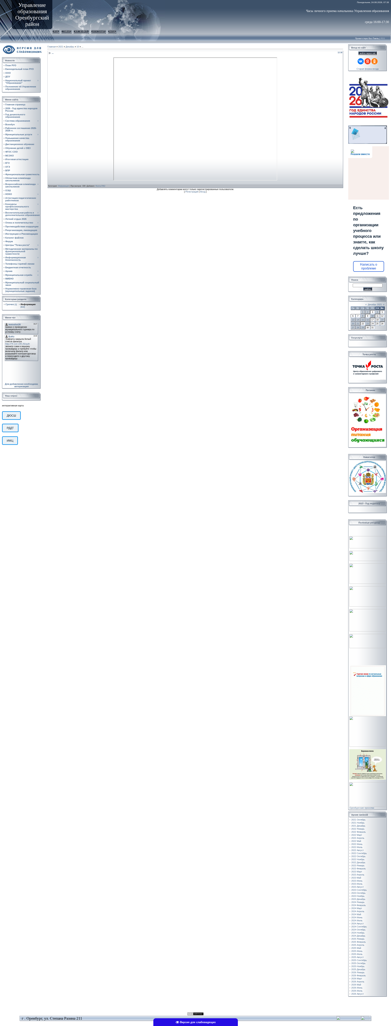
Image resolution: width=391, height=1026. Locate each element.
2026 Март (356, 978)
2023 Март (356, 871)
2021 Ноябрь (358, 822)
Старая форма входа (368, 69)
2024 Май (356, 914)
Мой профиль (81, 31)
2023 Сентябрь (359, 890)
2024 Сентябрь (359, 926)
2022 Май (356, 841)
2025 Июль (356, 954)
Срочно (9, 304)
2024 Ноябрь (358, 932)
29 (362, 327)
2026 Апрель (357, 981)
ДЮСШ (11, 415)
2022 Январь (358, 829)
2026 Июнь (356, 987)
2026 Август (357, 994)
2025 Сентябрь (359, 960)
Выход (112, 31)
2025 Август (357, 957)
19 (382, 320)
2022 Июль (356, 847)
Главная (66, 31)
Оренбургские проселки (361, 808)
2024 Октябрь (358, 929)
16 (367, 320)
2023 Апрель (357, 874)
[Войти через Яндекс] (368, 61)
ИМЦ (10, 440)
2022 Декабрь (358, 862)
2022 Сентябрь (359, 853)
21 (358, 323)
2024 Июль (356, 920)
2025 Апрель (357, 945)
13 (353, 320)
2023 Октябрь (358, 893)
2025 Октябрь (358, 963)
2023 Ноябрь (358, 896)
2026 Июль (356, 991)
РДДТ (10, 428)
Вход (56, 31)
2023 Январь (358, 865)
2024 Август (357, 923)
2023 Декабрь (358, 899)
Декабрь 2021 (375, 304)
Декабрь (70, 46)
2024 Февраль (358, 905)
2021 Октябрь (358, 819)
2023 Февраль (358, 868)
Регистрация (98, 31)
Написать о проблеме (368, 266)
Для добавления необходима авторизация (21, 385)
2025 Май (356, 948)
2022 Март (356, 835)
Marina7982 (100, 186)
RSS (383, 38)
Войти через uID (367, 53)
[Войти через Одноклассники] (374, 61)
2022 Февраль (358, 832)
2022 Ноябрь (358, 859)
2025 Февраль (358, 942)
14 (358, 320)
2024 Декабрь (358, 936)
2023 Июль (356, 884)
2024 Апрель (357, 911)
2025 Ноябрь (358, 966)
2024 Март (356, 908)
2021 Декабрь (358, 826)
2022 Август (357, 850)
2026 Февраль (358, 975)
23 (367, 323)
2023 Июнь (356, 881)
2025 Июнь (356, 951)
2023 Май (356, 877)
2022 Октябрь (358, 856)
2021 (60, 46)
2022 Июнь (356, 844)
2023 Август (357, 887)
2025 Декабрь (358, 969)
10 (78, 46)
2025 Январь (358, 939)
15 (362, 320)
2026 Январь (358, 972)
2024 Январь (358, 902)
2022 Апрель (357, 838)
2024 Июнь (356, 917)
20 (353, 323)
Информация (28, 304)
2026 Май (356, 984)
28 (358, 327)
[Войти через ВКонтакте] (361, 61)
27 (353, 327)
